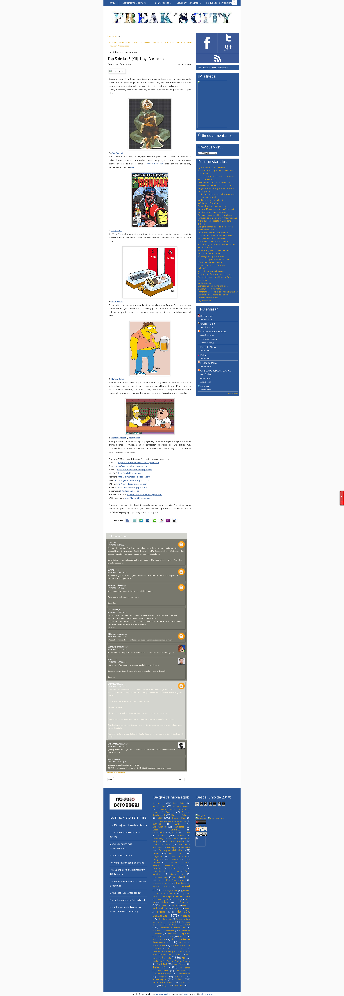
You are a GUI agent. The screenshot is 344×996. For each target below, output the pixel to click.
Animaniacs (161, 809)
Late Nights (162, 899)
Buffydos (157, 823)
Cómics (121, 42)
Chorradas (112, 42)
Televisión (112, 46)
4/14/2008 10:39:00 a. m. (117, 662)
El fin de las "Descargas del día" (125, 892)
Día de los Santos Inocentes (210, 262)
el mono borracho (153, 163)
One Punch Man (165, 919)
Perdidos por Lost (179, 924)
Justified (186, 890)
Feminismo (176, 859)
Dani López (113, 683)
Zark (110, 542)
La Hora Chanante (166, 893)
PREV (110, 779)
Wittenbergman (115, 634)
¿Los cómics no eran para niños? (213, 241)
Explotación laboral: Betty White (213, 232)
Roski (110, 659)
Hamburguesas (160, 877)
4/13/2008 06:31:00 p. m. (117, 588)
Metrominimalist (163, 994)
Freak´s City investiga (163, 865)
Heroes (186, 877)
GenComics (206, 378)
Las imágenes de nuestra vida (176, 896)
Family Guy (145, 42)
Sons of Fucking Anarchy (178, 961)
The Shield (163, 970)
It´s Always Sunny (169, 890)
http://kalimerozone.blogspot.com (134, 476)
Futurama (157, 868)
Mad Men (163, 905)
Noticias (185, 915)
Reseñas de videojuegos (164, 951)
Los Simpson (162, 42)
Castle (155, 829)
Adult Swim (179, 803)
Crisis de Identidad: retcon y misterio (215, 235)
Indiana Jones (180, 883)
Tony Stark (116, 230)
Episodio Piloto (208, 347)
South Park (162, 964)
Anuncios (170, 812)
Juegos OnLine (204, 300)
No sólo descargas (178, 42)
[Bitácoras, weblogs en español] (216, 818)
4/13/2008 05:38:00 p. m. (117, 572)
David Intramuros (116, 743)
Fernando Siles (115, 585)
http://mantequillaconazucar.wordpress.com (138, 462)
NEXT (181, 779)
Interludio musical (161, 887)
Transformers (184, 973)
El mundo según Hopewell (213, 331)
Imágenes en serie (161, 883)
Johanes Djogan (207, 994)
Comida (180, 835)
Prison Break (159, 945)
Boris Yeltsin (117, 301)
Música (161, 911)
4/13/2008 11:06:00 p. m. (117, 612)
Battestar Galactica (180, 815)
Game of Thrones (176, 868)
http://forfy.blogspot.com (130, 473)
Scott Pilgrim (166, 954)
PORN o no (159, 939)
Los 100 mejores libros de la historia (128, 825)
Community (158, 838)
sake (132, 167)
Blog (160, 817)
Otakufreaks (206, 316)
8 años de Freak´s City (121, 855)
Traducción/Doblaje (162, 973)
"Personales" (158, 803)
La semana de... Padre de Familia (213, 294)
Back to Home (113, 36)
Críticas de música (162, 844)
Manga (184, 905)
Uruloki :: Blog (207, 323)
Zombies (179, 985)
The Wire (180, 970)
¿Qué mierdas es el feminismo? (212, 167)
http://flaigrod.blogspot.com (138, 498)
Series (189, 42)
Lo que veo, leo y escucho (219, 2)
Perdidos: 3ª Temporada (172, 927)
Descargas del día (170, 850)
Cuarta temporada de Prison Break (127, 900)
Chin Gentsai (117, 153)
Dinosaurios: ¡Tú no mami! (210, 288)
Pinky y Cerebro (205, 268)
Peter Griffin (134, 437)
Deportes (185, 847)
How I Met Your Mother (171, 880)
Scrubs (179, 954)
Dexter (156, 853)
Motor (187, 908)
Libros (176, 899)
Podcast (182, 936)
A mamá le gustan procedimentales (214, 250)
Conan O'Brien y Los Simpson (211, 265)
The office (185, 967)
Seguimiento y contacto (135, 2)
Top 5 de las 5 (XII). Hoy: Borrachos (136, 58)
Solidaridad (157, 961)
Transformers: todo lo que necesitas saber (218, 291)
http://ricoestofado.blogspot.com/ (131, 487)
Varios (178, 976)
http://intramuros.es (129, 490)
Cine (174, 832)
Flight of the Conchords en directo (214, 274)
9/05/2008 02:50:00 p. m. (117, 761)
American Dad (159, 806)
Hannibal (176, 877)
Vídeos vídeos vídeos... (163, 982)
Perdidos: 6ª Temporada (178, 933)
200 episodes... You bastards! (211, 238)
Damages (171, 847)
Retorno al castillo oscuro (209, 253)
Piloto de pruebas (165, 936)
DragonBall (158, 856)
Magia (174, 905)
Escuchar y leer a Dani (188, 2)
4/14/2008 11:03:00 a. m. (117, 686)
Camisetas (179, 826)
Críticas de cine (175, 841)
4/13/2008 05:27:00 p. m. (117, 545)
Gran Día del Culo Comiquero (166, 871)
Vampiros (162, 976)
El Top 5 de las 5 (132, 42)
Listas (153, 42)
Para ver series (161, 2)
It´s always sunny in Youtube (211, 256)
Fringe (182, 865)
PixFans (204, 355)
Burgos (178, 823)
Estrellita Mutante (116, 646)
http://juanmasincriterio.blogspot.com (134, 469)
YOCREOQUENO (208, 339)
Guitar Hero (177, 874)
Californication (159, 826)
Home (112, 2)
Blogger (184, 994)
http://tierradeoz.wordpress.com (132, 483)
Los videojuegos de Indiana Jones (213, 285)
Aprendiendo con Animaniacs (211, 271)
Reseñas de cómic (176, 948)
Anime (172, 809)
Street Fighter (179, 964)
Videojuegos (123, 46)
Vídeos (179, 979)
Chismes (175, 829)
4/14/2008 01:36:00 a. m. (117, 636)
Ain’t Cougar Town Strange (210, 203)
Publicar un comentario (115, 772)
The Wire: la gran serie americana (213, 259)
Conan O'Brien (174, 838)
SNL (184, 958)
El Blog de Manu (208, 362)
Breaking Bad (178, 817)
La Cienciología (204, 282)
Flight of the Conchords (176, 862)
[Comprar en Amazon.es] (212, 127)
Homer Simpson (118, 437)
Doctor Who (176, 853)
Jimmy (111, 569)
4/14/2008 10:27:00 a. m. (117, 649)
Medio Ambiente (160, 908)
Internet (184, 886)
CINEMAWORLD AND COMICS (215, 370)
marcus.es (205, 386)
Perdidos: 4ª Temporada (163, 930)
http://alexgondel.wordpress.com (131, 466)
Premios (182, 942)
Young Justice (166, 985)
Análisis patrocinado (181, 806)
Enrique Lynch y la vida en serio (212, 206)
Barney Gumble (118, 379)
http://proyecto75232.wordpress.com (131, 480)
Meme (177, 908)
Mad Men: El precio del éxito (211, 200)
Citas (188, 832)
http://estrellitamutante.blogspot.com (144, 494)
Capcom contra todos (208, 297)
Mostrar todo (233, 393)
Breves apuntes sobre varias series (169, 821)
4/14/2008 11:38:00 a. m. (117, 746)
